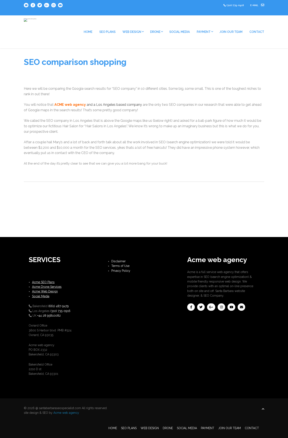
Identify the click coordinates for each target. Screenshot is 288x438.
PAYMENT (204, 31)
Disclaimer (118, 261)
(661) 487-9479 (58, 306)
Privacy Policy (120, 270)
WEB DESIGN (131, 31)
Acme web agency (66, 412)
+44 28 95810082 (49, 315)
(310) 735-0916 (235, 5)
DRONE (155, 31)
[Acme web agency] (30, 18)
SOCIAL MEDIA (179, 31)
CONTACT (256, 31)
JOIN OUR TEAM (230, 31)
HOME (88, 31)
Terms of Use (120, 266)
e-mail (254, 5)
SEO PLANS (107, 31)
